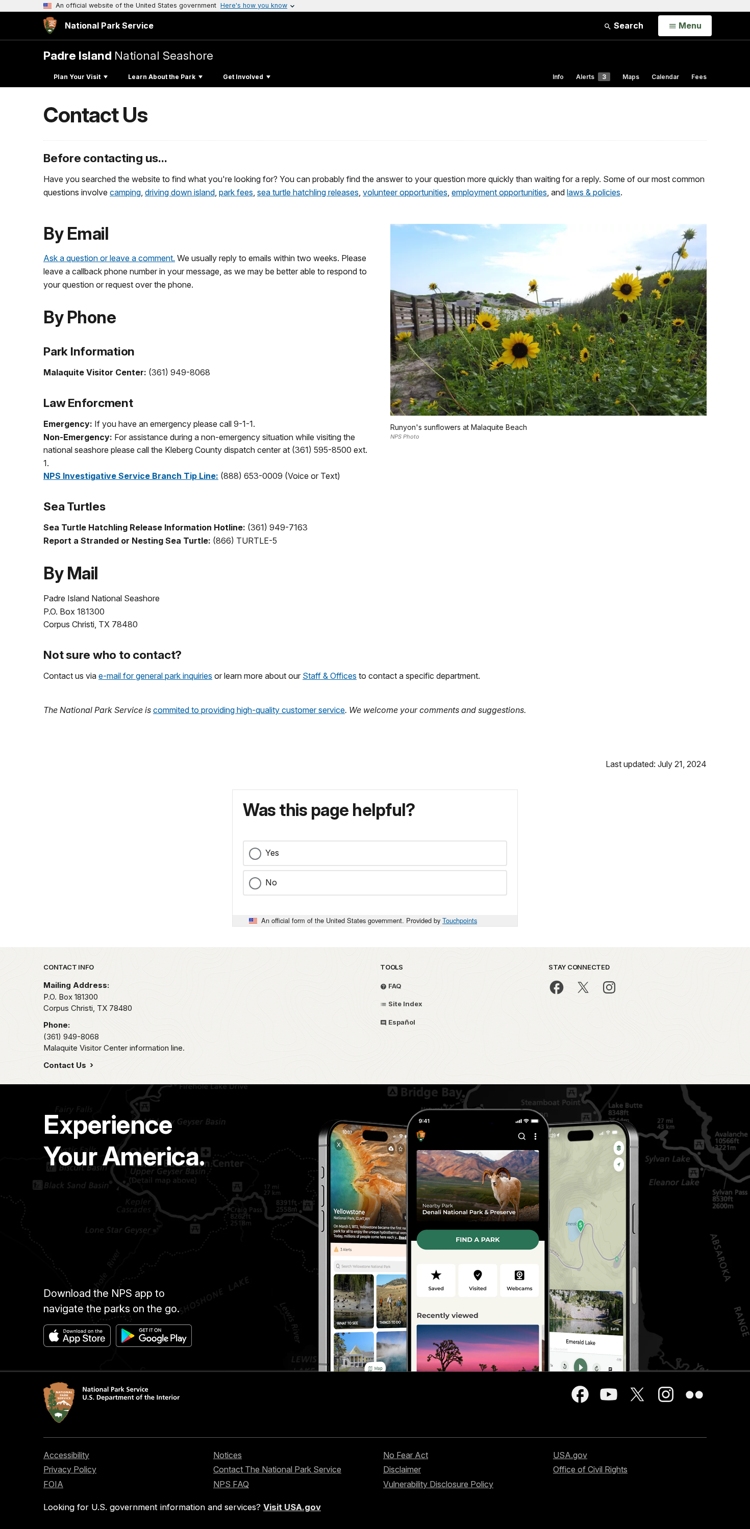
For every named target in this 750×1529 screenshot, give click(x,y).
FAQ (394, 986)
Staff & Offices (330, 676)
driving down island (180, 192)
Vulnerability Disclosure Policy (438, 1484)
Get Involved (243, 77)
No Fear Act (405, 1455)
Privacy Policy (69, 1469)
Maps (630, 77)
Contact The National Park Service (277, 1469)
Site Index (404, 1004)
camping (125, 192)
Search (627, 25)
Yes (272, 853)
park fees (236, 192)
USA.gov (570, 1455)
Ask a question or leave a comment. (109, 258)
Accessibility (66, 1455)
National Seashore (128, 55)
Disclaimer (402, 1469)
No (271, 882)
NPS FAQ (231, 1484)
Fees (699, 77)
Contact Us (65, 1065)
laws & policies (593, 192)
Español (401, 1022)
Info (558, 77)
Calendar (665, 77)
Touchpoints (459, 920)
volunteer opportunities (405, 192)
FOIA (53, 1484)
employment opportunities (499, 192)
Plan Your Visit (77, 77)
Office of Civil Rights (590, 1469)
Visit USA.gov (292, 1507)
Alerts (591, 77)
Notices (227, 1455)
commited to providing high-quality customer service (249, 710)
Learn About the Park (161, 77)
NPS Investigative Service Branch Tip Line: (130, 476)
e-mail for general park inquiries (155, 676)
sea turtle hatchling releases (308, 192)
